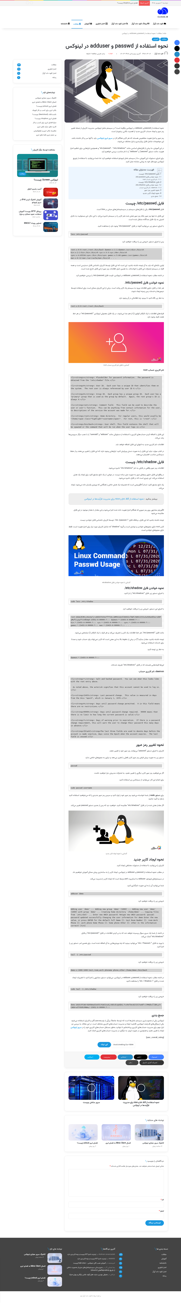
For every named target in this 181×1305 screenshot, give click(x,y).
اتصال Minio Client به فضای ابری (118, 1143)
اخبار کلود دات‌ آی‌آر (118, 23)
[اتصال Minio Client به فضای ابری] (116, 1132)
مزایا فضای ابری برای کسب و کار (127, 3)
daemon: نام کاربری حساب (148, 188)
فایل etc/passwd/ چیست (149, 174)
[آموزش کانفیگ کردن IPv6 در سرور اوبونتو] (50, 203)
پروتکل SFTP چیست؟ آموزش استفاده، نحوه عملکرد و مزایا (30, 213)
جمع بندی (154, 196)
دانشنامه (64, 23)
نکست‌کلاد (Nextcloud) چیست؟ (44, 114)
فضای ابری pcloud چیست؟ (87, 1143)
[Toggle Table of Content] (158, 170)
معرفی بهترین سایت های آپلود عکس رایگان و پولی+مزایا (88, 1274)
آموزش (87, 23)
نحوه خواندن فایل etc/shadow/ (147, 185)
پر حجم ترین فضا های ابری (46, 135)
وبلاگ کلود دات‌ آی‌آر (139, 23)
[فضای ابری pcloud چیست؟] (83, 1132)
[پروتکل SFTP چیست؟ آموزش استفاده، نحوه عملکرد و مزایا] (50, 215)
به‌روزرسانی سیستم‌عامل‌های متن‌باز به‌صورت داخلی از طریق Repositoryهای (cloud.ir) (91, 1269)
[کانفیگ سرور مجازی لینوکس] (149, 1132)
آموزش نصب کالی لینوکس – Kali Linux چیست (89, 1263)
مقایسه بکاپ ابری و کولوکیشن (45, 130)
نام (162, 1199)
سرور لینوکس (76, 1027)
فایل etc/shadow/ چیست (148, 182)
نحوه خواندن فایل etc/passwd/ (147, 177)
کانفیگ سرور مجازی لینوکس (153, 1143)
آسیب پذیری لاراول (34, 189)
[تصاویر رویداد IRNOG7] (50, 227)
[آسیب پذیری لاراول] (50, 192)
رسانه (54, 77)
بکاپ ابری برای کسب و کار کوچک (44, 110)
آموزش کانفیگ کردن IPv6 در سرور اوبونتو (30, 201)
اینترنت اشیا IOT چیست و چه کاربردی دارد (81, 1254)
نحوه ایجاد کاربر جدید (151, 193)
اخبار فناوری (100, 23)
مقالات (76, 24)
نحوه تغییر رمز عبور (151, 190)
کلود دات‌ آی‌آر (158, 23)
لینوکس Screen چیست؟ (46, 180)
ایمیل (161, 1211)
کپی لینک (104, 1044)
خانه (165, 33)
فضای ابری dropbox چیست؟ (45, 118)
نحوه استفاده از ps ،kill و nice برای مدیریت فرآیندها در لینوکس (114, 499)
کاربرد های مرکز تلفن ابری (46, 126)
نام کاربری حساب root (150, 179)
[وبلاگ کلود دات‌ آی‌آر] (162, 13)
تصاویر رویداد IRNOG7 (32, 223)
